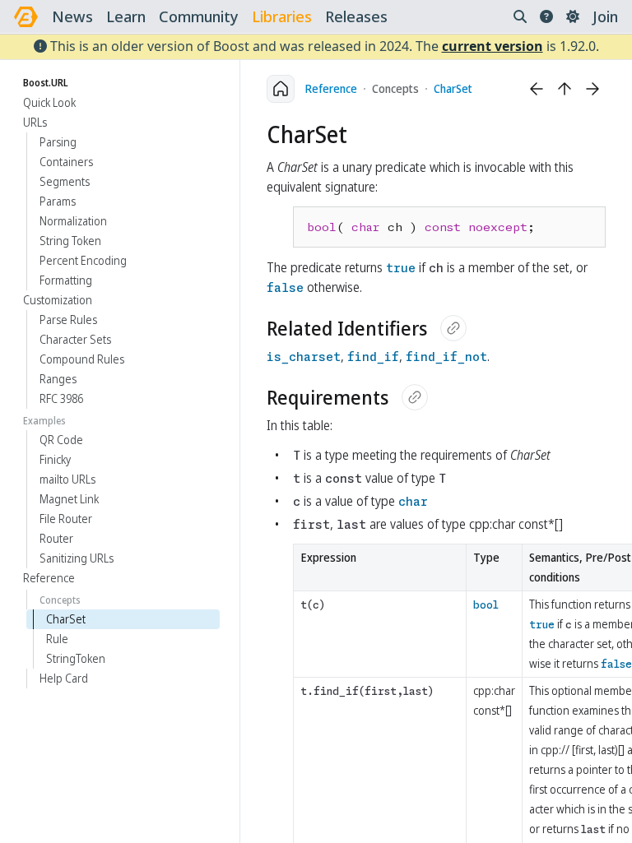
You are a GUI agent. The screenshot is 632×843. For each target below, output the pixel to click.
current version (492, 46)
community (199, 16)
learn (126, 16)
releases (356, 16)
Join (605, 16)
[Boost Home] (26, 17)
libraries (282, 16)
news (72, 16)
